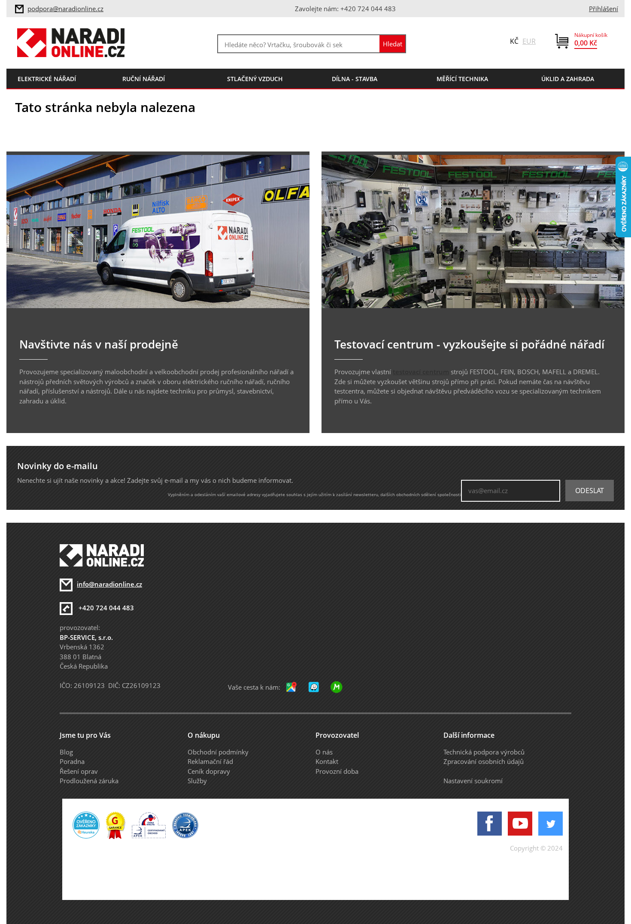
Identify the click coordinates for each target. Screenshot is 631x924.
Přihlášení (603, 8)
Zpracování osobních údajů (483, 761)
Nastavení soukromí (473, 780)
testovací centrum (421, 371)
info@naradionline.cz (109, 584)
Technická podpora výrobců (484, 752)
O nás (324, 752)
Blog (66, 752)
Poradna (72, 761)
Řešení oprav (79, 771)
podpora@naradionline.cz (65, 8)
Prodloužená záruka (89, 780)
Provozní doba (337, 771)
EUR (529, 41)
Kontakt (327, 761)
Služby (197, 780)
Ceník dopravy (209, 771)
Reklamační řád (210, 761)
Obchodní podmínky (218, 752)
